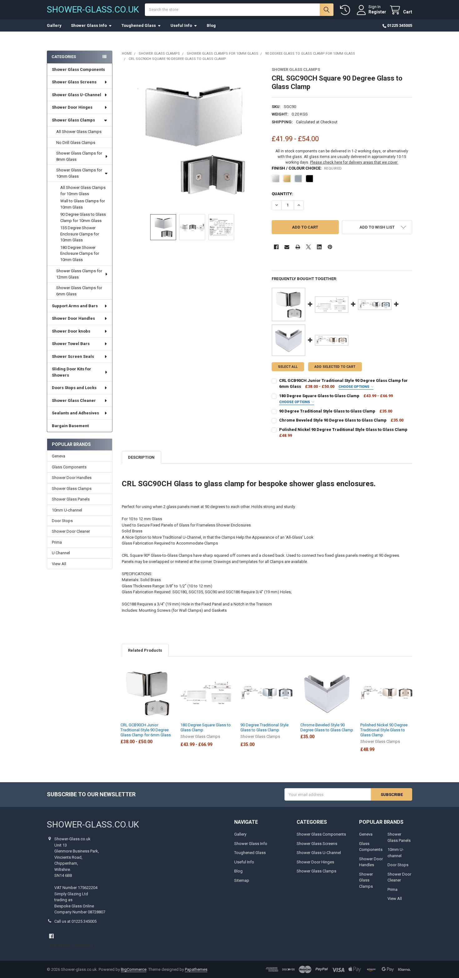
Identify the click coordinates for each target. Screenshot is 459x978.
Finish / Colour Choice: (307, 168)
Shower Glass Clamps (73, 120)
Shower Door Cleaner (71, 531)
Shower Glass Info (89, 25)
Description (141, 457)
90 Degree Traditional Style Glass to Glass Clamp (264, 727)
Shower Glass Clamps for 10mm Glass (79, 173)
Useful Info (181, 25)
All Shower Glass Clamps (78, 131)
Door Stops (62, 520)
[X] (308, 246)
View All (59, 563)
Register (377, 11)
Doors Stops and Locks (74, 387)
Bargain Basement (70, 425)
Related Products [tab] (145, 650)
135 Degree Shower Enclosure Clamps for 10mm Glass (79, 233)
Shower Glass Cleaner (74, 400)
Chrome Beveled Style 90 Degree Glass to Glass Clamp (326, 727)
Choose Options (354, 387)
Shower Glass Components (78, 69)
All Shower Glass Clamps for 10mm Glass (83, 190)
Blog (211, 25)
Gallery (54, 25)
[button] (377, 227)
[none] (192, 137)
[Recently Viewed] (346, 10)
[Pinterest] (329, 246)
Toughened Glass (138, 25)
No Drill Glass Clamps (75, 142)
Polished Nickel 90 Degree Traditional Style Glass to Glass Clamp (383, 730)
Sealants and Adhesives (75, 413)
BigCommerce (133, 969)
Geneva (58, 456)
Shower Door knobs (71, 331)
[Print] (297, 246)
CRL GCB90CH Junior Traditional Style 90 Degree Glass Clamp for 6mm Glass (146, 730)
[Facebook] (276, 246)
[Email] (286, 246)
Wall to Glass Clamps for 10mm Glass (82, 204)
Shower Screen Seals (73, 356)
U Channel (61, 553)
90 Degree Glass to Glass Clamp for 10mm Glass (83, 217)
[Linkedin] (319, 246)
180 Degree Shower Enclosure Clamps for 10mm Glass (79, 253)
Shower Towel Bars (71, 343)
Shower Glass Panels (71, 499)
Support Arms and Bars (75, 306)
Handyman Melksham (71, 945)
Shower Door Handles (73, 318)
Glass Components (69, 467)
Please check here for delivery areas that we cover (354, 162)
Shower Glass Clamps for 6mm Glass (79, 290)
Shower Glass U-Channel (76, 94)
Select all (288, 367)
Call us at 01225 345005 (75, 921)
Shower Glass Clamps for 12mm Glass (79, 274)
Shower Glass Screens (74, 82)
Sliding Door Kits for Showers (71, 372)
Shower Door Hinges (72, 107)
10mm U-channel (67, 510)
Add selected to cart (334, 367)
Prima (57, 542)
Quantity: (282, 193)
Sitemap (241, 880)
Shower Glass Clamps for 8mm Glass (79, 156)
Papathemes (196, 969)
